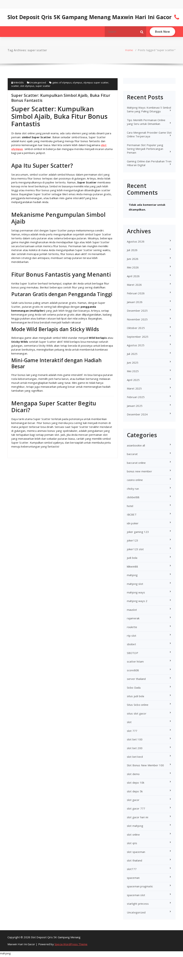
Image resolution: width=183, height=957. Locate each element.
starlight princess (138, 903)
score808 (133, 670)
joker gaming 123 (138, 532)
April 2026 (133, 276)
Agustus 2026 (135, 241)
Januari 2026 (134, 302)
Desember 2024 (137, 414)
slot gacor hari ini (137, 817)
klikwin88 (132, 566)
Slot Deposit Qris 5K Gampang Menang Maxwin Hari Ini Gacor (90, 17)
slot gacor (133, 800)
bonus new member (139, 471)
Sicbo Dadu (134, 687)
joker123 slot (135, 549)
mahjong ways (136, 592)
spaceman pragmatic (140, 886)
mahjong (132, 575)
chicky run (133, 488)
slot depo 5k (135, 791)
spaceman (133, 877)
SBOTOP (132, 653)
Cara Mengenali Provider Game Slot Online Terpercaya (149, 134)
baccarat (132, 454)
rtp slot (131, 635)
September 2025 (138, 336)
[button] (142, 31)
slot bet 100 (134, 739)
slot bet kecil (135, 756)
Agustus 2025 (135, 345)
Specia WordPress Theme (71, 944)
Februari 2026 (136, 293)
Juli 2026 (132, 250)
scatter (15, 86)
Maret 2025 (134, 388)
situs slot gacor (136, 713)
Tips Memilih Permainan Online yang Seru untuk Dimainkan (146, 122)
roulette (132, 627)
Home (129, 50)
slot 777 (132, 731)
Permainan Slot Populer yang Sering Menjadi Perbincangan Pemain (145, 148)
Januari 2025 (134, 406)
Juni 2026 (133, 259)
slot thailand (134, 860)
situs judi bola (135, 696)
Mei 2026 (133, 267)
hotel (130, 506)
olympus (77, 82)
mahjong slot (135, 584)
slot (129, 722)
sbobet (131, 644)
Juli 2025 (132, 354)
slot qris (132, 843)
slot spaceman (136, 852)
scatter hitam (135, 661)
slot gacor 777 (136, 808)
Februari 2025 (136, 397)
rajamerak (133, 618)
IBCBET (132, 514)
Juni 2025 (133, 362)
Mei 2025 (133, 371)
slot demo (133, 774)
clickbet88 (133, 497)
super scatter (43, 86)
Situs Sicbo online (138, 704)
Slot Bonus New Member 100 (145, 765)
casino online (135, 480)
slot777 (132, 869)
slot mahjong (135, 826)
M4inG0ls (18, 82)
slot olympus (27, 86)
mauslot (132, 609)
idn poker (133, 523)
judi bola (132, 557)
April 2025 (133, 380)
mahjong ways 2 (137, 601)
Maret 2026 (134, 284)
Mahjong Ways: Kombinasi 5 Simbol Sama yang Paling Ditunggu (149, 109)
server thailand (136, 679)
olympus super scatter (95, 82)
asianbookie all (136, 445)
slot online (133, 834)
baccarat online (136, 462)
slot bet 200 (134, 748)
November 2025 (137, 319)
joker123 (132, 540)
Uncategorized (37, 82)
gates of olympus (62, 82)
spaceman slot (136, 895)
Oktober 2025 (136, 328)
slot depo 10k (135, 782)
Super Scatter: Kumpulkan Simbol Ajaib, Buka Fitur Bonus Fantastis (60, 98)
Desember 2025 (137, 310)
